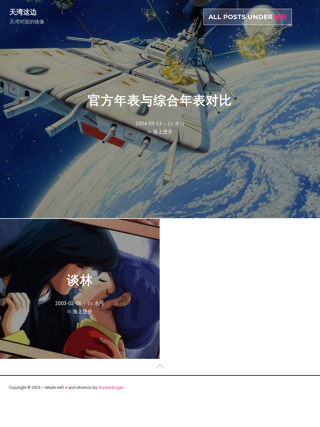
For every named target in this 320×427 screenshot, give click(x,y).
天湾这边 (23, 12)
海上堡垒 (163, 132)
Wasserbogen (111, 387)
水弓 (180, 124)
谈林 (80, 280)
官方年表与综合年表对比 (160, 100)
